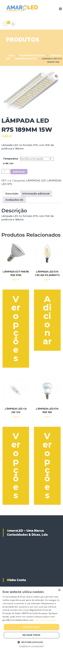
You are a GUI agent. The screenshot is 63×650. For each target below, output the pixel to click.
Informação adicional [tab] (35, 193)
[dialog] (31, 618)
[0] (5, 23)
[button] (56, 76)
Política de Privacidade (45, 620)
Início (11, 55)
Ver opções (15, 328)
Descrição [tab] (11, 193)
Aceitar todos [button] (31, 627)
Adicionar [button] (47, 320)
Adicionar (19, 171)
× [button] (59, 590)
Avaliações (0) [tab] (14, 199)
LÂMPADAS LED (36, 180)
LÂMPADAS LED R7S (26, 58)
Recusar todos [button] (31, 635)
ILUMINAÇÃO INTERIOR (32, 55)
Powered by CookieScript (31, 646)
